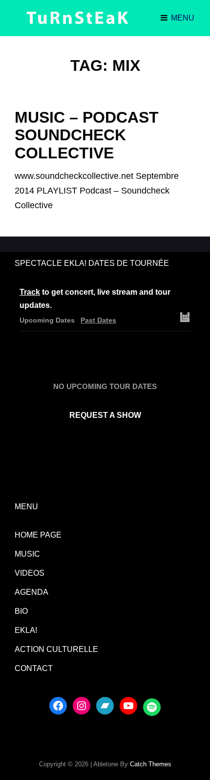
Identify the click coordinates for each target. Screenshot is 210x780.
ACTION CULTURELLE (56, 649)
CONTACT (34, 668)
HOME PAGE (38, 535)
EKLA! (26, 630)
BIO (21, 611)
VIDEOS (29, 573)
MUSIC (27, 554)
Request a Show (105, 415)
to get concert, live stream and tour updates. (95, 298)
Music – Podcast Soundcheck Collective (87, 134)
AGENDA (31, 592)
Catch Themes (150, 764)
